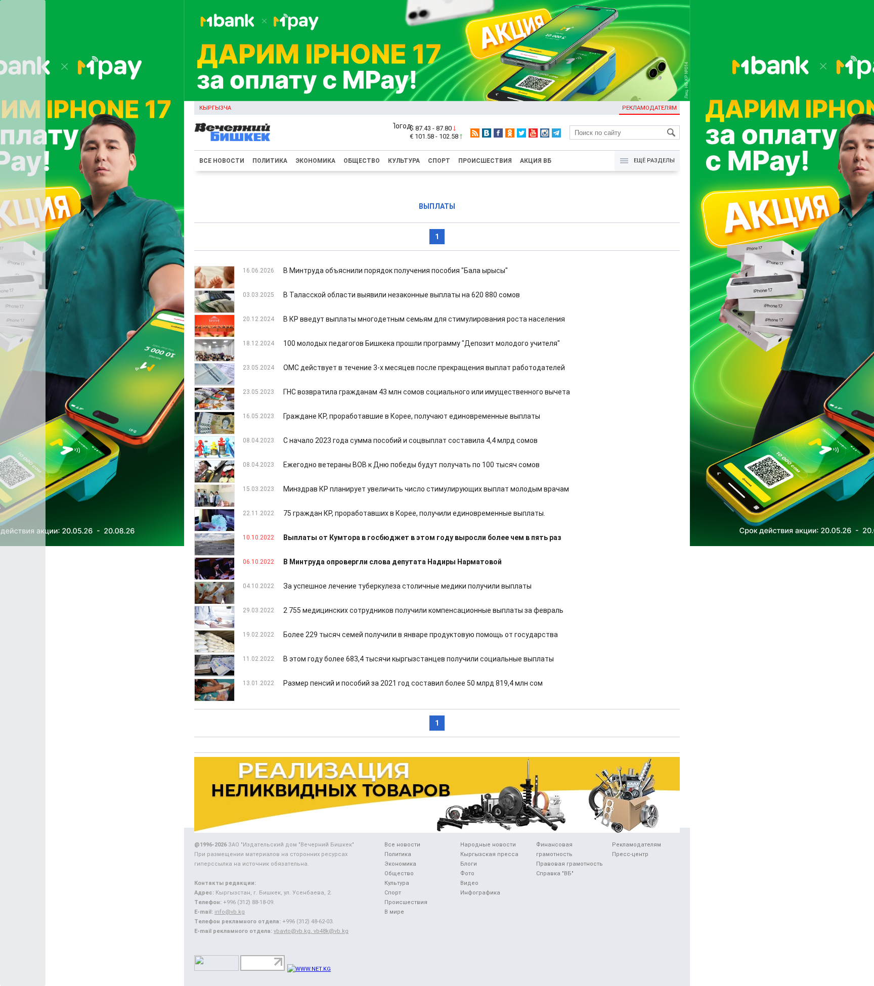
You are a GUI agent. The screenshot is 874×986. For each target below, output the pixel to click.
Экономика (315, 160)
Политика (269, 160)
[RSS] (474, 133)
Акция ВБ (535, 160)
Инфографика (480, 892)
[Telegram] (556, 133)
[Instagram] (544, 133)
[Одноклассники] (509, 133)
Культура (404, 160)
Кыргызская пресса (489, 854)
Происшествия (485, 160)
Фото (467, 873)
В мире (394, 912)
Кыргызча (215, 108)
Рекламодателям (649, 108)
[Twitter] (521, 133)
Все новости (221, 160)
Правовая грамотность (569, 864)
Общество (361, 160)
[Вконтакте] (486, 133)
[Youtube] (533, 133)
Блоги (468, 864)
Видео (469, 883)
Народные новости (488, 844)
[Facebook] (498, 133)
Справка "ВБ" (555, 873)
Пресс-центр (630, 854)
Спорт (439, 160)
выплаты (437, 206)
